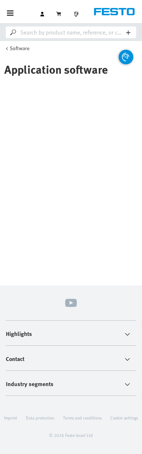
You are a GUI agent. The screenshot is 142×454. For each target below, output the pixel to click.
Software (19, 48)
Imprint (10, 417)
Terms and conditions (82, 417)
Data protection (40, 417)
